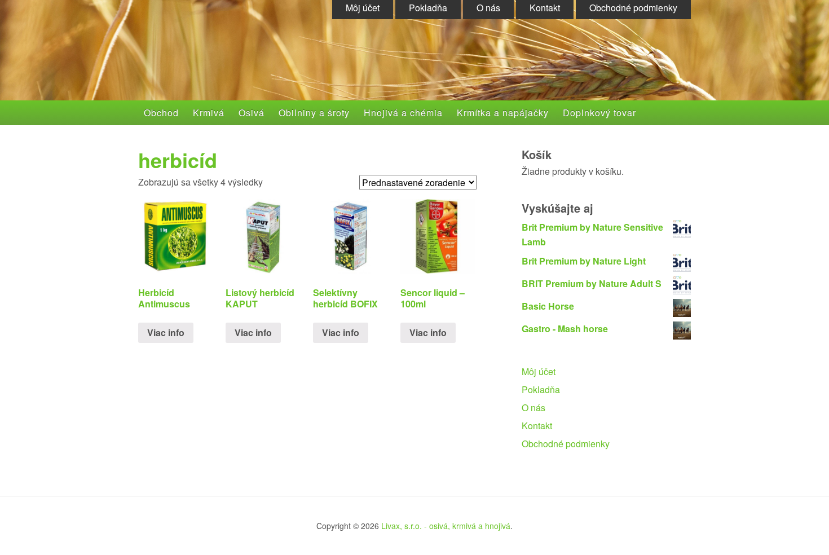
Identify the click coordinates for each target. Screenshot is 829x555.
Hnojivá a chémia (403, 112)
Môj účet (538, 371)
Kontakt (537, 425)
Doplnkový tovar (599, 112)
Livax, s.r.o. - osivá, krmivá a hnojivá (445, 525)
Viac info (165, 332)
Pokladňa (541, 389)
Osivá (251, 112)
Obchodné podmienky (566, 443)
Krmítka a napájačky (503, 112)
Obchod (161, 112)
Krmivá (208, 112)
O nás (533, 407)
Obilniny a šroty (314, 112)
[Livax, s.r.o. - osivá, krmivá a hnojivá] (248, 63)
